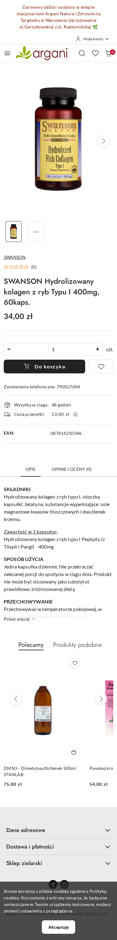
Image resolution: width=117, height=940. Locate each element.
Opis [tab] (31, 469)
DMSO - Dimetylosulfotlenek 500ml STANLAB (40, 771)
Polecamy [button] (31, 644)
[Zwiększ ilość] (97, 349)
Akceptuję (58, 927)
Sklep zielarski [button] (24, 863)
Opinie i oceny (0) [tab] (72, 469)
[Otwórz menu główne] (7, 53)
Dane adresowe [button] (25, 830)
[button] (103, 141)
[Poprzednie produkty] (15, 699)
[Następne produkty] (101, 699)
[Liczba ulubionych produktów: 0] (95, 53)
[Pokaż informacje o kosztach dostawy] (75, 414)
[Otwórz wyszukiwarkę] (82, 53)
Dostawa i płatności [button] (30, 847)
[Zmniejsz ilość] (8, 349)
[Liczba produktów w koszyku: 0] (108, 53)
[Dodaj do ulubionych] (101, 366)
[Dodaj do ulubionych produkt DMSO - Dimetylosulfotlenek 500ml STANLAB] (75, 663)
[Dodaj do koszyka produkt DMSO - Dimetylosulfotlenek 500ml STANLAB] (74, 752)
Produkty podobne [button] (77, 644)
